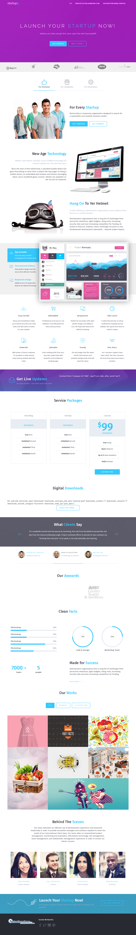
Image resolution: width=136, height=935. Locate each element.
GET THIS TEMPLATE (112, 903)
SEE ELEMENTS (98, 124)
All (50, 705)
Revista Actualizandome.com (87, 3)
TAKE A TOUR (77, 44)
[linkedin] (62, 874)
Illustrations (81, 705)
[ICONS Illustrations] (27, 778)
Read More (74, 681)
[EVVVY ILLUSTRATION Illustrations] (108, 762)
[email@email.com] (14, 874)
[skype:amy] (33, 874)
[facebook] (27, 874)
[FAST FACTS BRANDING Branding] (68, 731)
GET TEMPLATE (78, 124)
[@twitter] (20, 874)
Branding (63, 705)
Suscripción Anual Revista (114, 3)
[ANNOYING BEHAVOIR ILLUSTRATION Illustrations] (88, 794)
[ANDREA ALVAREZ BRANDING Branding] (27, 731)
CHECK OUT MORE (67, 508)
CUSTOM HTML (107, 472)
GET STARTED (58, 44)
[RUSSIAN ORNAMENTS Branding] (108, 731)
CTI (70, 3)
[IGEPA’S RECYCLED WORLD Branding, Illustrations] (68, 762)
